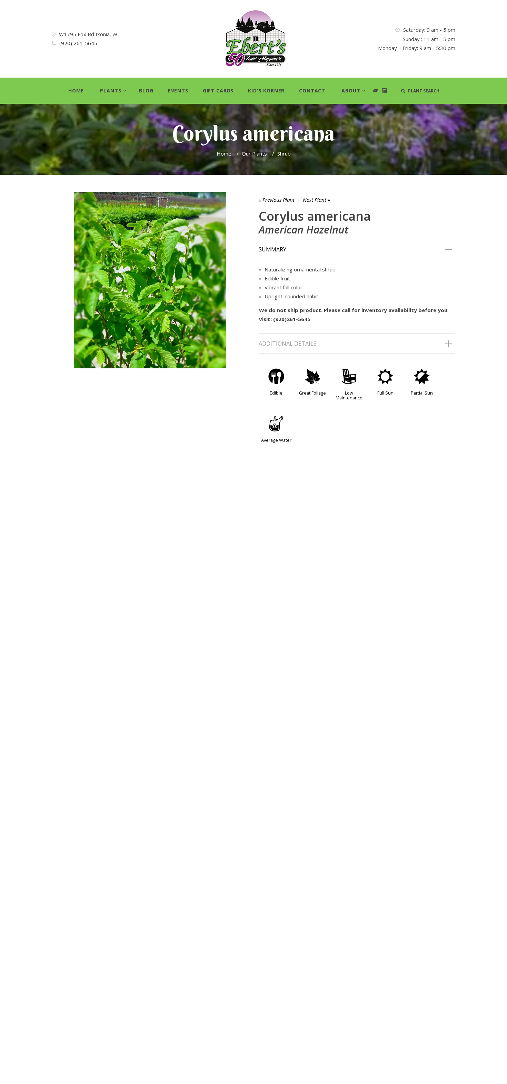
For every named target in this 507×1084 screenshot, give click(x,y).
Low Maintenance (349, 395)
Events (178, 90)
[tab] (357, 250)
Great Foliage (312, 393)
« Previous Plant (277, 199)
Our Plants (254, 153)
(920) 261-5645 (78, 43)
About (350, 90)
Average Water (276, 440)
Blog (146, 90)
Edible (276, 393)
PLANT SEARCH (422, 91)
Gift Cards (218, 90)
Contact (312, 90)
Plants (110, 90)
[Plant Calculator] (375, 91)
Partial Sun (422, 393)
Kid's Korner (266, 90)
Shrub (284, 153)
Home (76, 90)
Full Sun (385, 393)
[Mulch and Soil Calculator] (384, 91)
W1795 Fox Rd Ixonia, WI (89, 34)
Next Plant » (316, 199)
